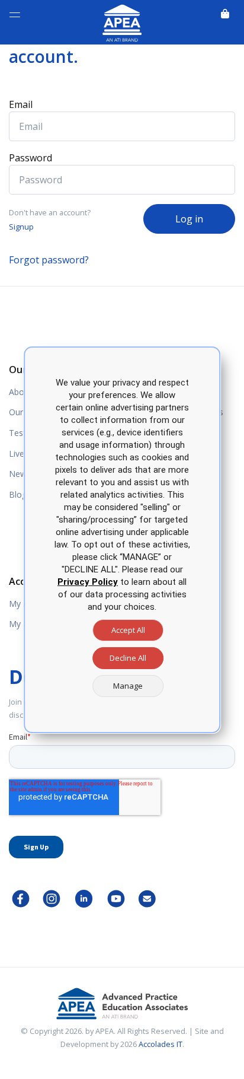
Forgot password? (49, 259)
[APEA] (122, 21)
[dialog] (122, 540)
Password (30, 157)
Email (21, 104)
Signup (21, 226)
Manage (128, 685)
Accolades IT (160, 1044)
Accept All (128, 630)
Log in (189, 218)
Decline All (128, 658)
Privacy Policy (87, 582)
